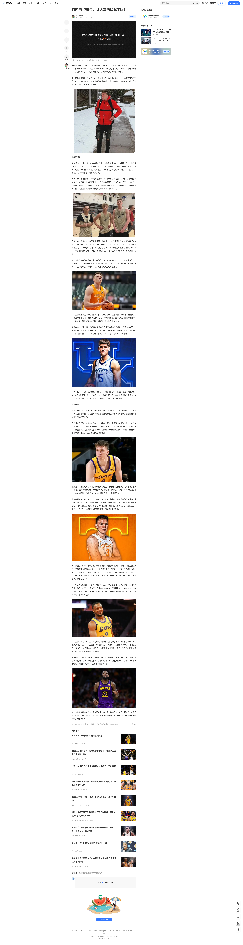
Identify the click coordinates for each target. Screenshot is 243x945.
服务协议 (89, 931)
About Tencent (82, 931)
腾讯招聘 (112, 931)
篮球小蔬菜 (75, 759)
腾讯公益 (118, 931)
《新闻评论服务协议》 (97, 873)
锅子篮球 (74, 789)
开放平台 (100, 931)
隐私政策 (95, 931)
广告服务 (106, 931)
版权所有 (106, 939)
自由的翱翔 (75, 851)
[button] (166, 16)
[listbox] (104, 798)
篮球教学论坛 (76, 743)
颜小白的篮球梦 (76, 820)
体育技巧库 (75, 805)
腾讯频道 (130, 931)
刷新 (105, 39)
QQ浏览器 (124, 931)
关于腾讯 (74, 931)
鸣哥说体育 (75, 835)
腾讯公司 (101, 939)
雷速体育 (74, 774)
